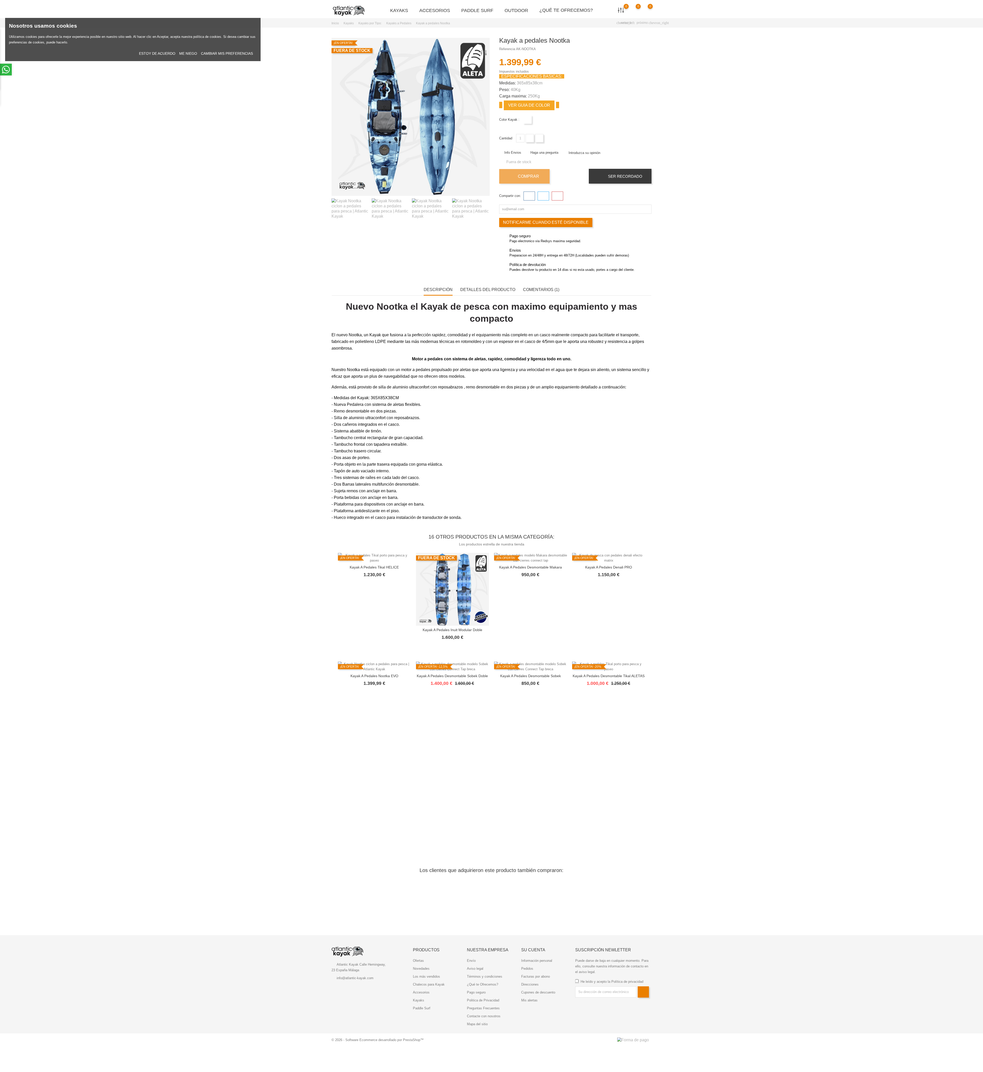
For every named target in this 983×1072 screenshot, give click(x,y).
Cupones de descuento (538, 992)
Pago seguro (476, 992)
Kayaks (401, 10)
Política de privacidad (627, 982)
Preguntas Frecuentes (483, 1008)
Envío (471, 961)
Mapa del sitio (477, 1024)
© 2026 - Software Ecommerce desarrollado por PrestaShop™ (378, 1040)
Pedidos (527, 968)
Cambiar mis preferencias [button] (227, 53)
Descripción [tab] (438, 289)
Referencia (507, 49)
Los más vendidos (426, 976)
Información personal (536, 961)
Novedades (421, 968)
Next (489, 210)
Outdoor (518, 10)
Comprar (528, 176)
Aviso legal (475, 968)
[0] (645, 10)
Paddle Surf (479, 10)
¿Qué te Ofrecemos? (566, 10)
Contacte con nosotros (483, 1016)
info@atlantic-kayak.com (355, 978)
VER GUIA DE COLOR (529, 105)
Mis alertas (529, 1000)
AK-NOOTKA (526, 49)
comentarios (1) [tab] (541, 289)
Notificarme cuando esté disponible (546, 222)
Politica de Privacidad (483, 1000)
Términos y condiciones (484, 976)
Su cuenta (533, 950)
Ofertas (418, 961)
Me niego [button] (188, 53)
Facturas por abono (535, 976)
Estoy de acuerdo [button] (157, 53)
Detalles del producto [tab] (487, 289)
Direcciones (530, 984)
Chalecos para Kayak (429, 984)
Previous (334, 210)
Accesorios (436, 10)
